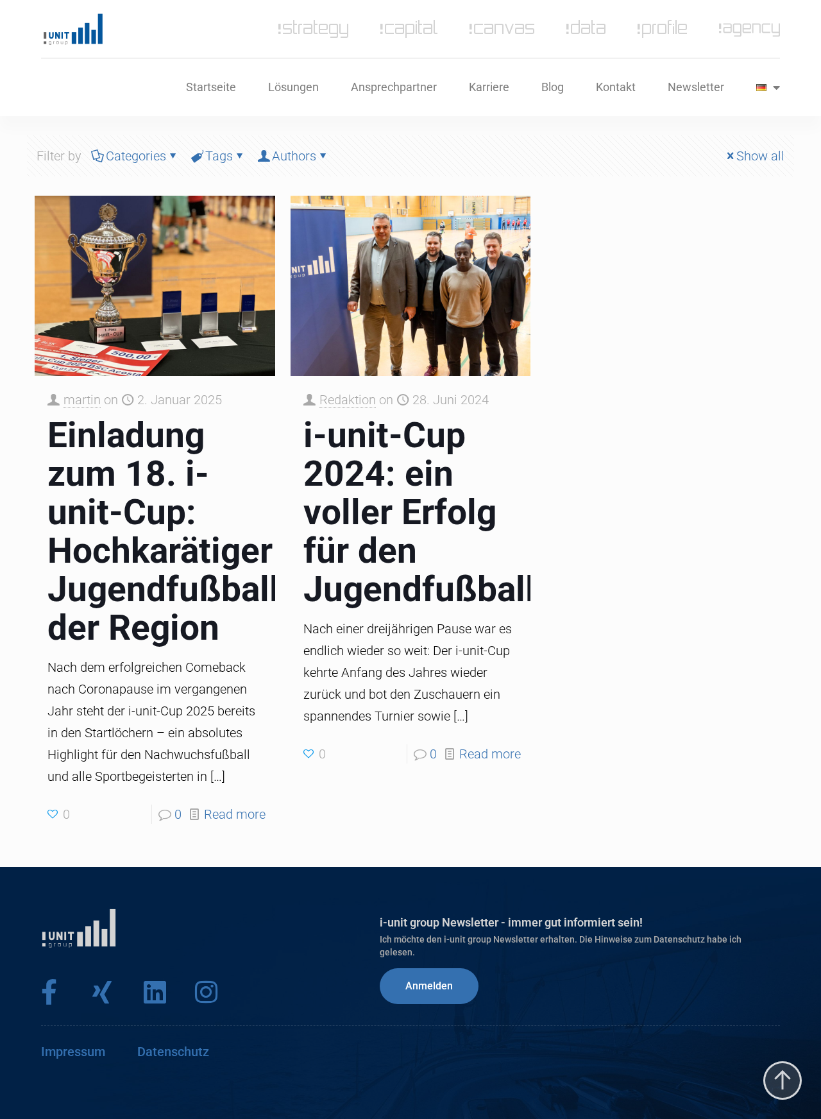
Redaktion (347, 399)
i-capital (408, 29)
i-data (585, 29)
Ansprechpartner (394, 87)
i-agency (749, 29)
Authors (294, 156)
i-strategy (313, 29)
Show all (760, 156)
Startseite (211, 87)
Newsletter (696, 87)
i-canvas (502, 29)
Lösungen (293, 87)
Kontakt (616, 87)
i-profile (662, 29)
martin (82, 399)
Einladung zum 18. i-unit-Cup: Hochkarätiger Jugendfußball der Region (163, 531)
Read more (235, 814)
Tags (219, 156)
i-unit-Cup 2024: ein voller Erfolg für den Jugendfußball (419, 512)
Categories (136, 156)
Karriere (489, 87)
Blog (552, 87)
